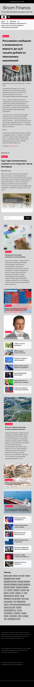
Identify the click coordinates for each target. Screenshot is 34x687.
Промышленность (10, 610)
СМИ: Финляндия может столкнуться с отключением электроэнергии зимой (21, 541)
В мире (18, 578)
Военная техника (9, 587)
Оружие (18, 607)
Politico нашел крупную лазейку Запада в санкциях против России (17, 483)
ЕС (23, 593)
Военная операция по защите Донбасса (17, 584)
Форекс (6, 616)
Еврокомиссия (9, 595)
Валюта (27, 575)
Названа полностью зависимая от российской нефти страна (20, 563)
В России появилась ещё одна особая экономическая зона (15, 428)
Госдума (23, 590)
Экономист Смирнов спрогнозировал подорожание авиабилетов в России (21, 359)
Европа (17, 595)
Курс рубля (25, 598)
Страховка (16, 613)
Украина (24, 613)
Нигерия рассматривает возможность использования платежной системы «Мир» (15, 256)
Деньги (6, 593)
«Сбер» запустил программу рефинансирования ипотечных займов (20, 344)
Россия (19, 610)
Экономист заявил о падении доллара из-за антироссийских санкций (21, 556)
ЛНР (14, 601)
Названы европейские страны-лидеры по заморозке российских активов (21, 526)
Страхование (8, 613)
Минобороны (21, 601)
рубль (20, 616)
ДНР (28, 590)
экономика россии (13, 618)
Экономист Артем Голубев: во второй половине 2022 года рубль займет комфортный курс (16, 335)
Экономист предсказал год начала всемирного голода (21, 548)
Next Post (4, 153)
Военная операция (23, 581)
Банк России (8, 575)
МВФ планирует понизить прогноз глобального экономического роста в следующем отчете (21, 352)
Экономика (8, 424)
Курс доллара (16, 598)
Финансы (6, 36)
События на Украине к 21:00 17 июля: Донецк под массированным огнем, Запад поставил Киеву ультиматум (16, 309)
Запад (22, 595)
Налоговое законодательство (19, 604)
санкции (25, 616)
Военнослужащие (22, 587)
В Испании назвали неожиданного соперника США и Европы (20, 519)
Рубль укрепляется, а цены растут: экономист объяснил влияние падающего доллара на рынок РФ (21, 381)
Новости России (9, 607)
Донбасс (18, 593)
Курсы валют (8, 601)
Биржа (15, 575)
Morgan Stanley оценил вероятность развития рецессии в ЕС (21, 366)
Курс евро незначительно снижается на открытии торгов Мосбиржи (16, 164)
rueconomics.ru (13, 146)
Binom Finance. (17, 7)
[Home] (3, 17)
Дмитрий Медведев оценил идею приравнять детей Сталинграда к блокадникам (20, 374)
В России (21, 575)
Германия (16, 590)
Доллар (12, 593)
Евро (25, 593)
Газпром (9, 590)
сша (5, 618)
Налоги (6, 604)
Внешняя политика (10, 581)
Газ (5, 590)
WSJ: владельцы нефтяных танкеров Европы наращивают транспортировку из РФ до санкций (17, 510)
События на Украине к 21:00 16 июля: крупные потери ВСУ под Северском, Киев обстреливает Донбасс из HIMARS (21, 389)
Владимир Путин (9, 578)
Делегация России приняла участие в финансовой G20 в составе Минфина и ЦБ (21, 533)
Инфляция (7, 598)
